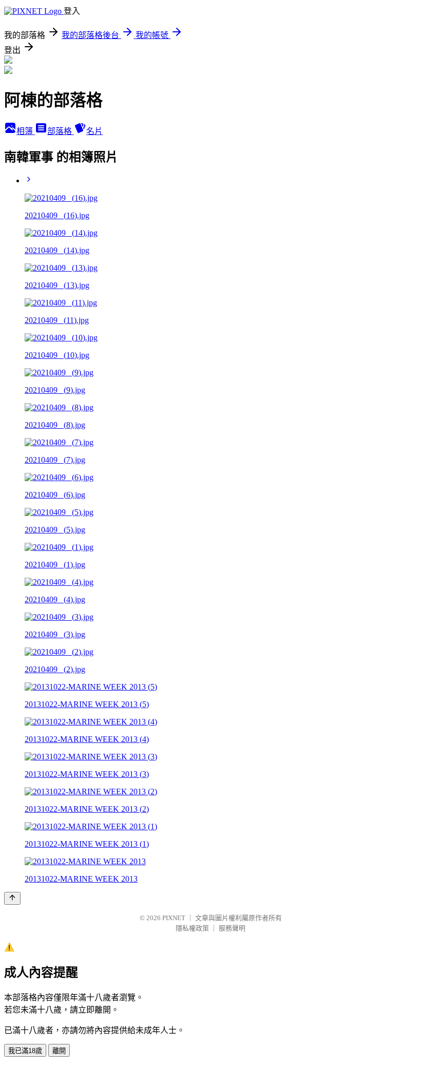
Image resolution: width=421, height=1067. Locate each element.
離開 (59, 1051)
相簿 (25, 131)
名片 (94, 131)
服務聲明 (232, 928)
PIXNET (173, 918)
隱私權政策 (192, 928)
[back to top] (12, 898)
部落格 (60, 131)
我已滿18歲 (25, 1051)
